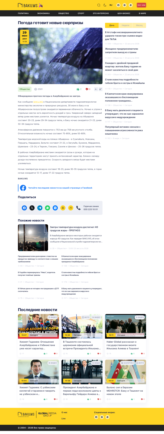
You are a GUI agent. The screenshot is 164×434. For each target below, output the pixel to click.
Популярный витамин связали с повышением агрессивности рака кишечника (124, 130)
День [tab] (111, 25)
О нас (64, 412)
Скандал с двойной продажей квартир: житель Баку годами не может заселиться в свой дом (123, 66)
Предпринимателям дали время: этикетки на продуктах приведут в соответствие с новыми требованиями (38, 259)
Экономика (43, 13)
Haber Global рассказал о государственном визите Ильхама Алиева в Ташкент (123, 345)
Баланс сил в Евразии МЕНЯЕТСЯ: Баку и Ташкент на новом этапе (125, 390)
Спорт (81, 13)
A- (96, 89)
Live (143, 5)
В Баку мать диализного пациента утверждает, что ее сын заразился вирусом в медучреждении (81, 291)
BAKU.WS (38, 102)
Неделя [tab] (125, 25)
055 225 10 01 (91, 209)
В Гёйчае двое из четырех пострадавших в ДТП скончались (38, 289)
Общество (63, 13)
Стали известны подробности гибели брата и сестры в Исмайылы (80, 273)
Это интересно (101, 13)
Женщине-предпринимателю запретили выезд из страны (121, 50)
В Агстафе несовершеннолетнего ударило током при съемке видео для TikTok (123, 36)
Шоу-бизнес (123, 13)
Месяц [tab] (139, 25)
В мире (142, 13)
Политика (23, 13)
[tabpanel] (125, 85)
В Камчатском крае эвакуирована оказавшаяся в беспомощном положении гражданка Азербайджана (79, 259)
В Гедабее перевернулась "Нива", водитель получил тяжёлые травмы (36, 273)
